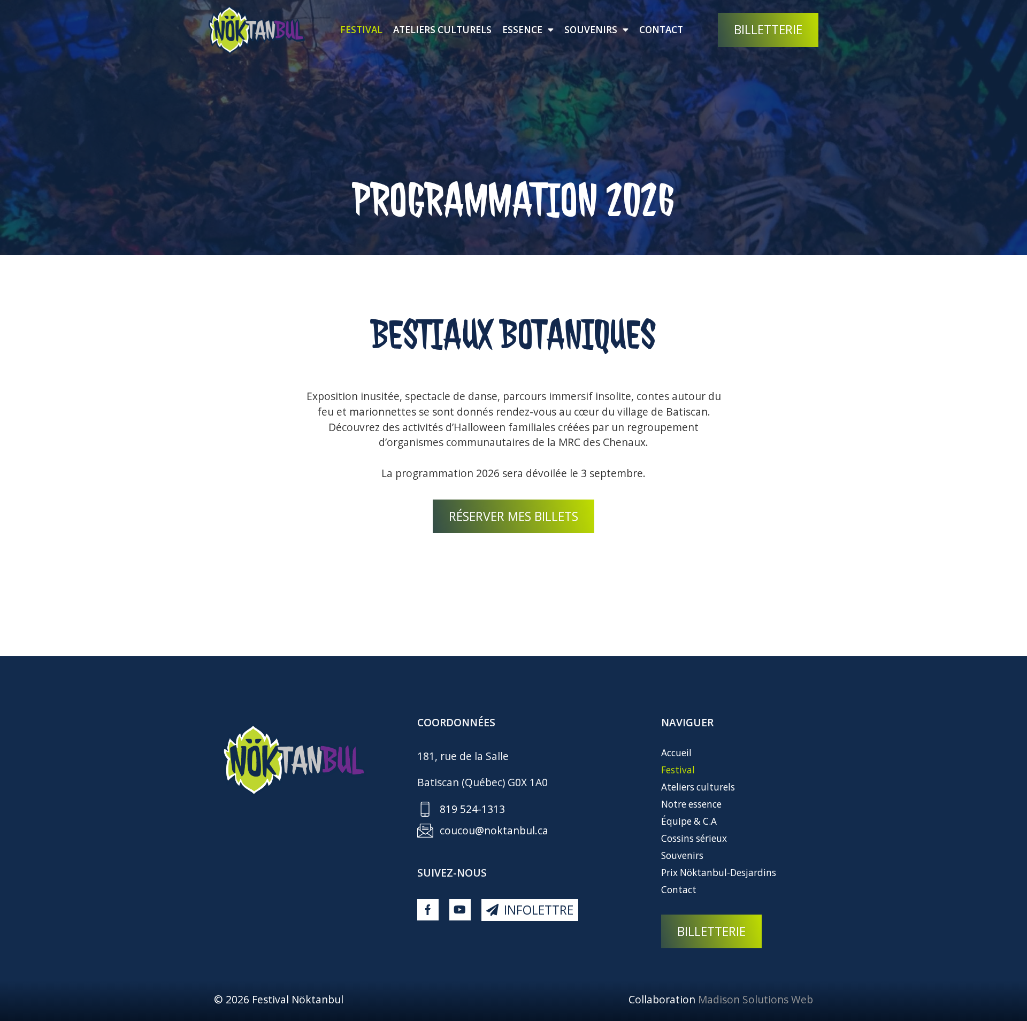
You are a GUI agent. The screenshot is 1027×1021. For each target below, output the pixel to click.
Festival (361, 30)
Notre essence (691, 804)
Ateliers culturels (442, 30)
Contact (661, 30)
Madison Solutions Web (755, 999)
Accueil (676, 753)
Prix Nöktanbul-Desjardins (718, 872)
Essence (522, 30)
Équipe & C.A (689, 821)
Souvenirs (590, 30)
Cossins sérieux (694, 838)
